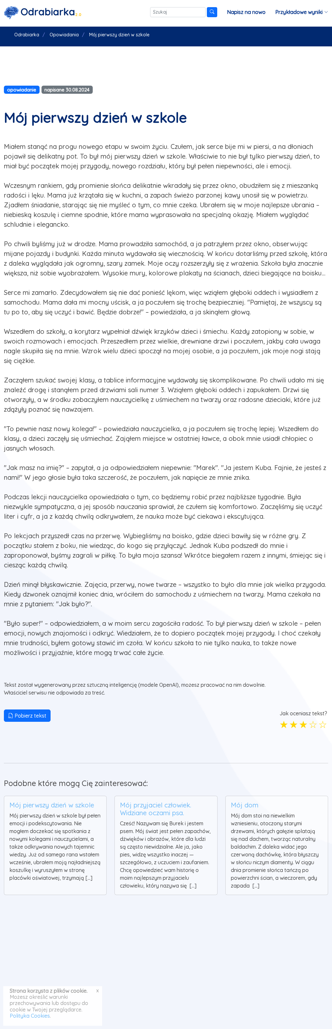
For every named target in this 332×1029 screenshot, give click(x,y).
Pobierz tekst (29, 715)
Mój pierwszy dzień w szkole (51, 805)
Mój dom (244, 805)
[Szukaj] (212, 12)
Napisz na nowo (246, 12)
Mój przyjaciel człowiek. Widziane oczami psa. (155, 809)
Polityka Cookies (30, 1015)
